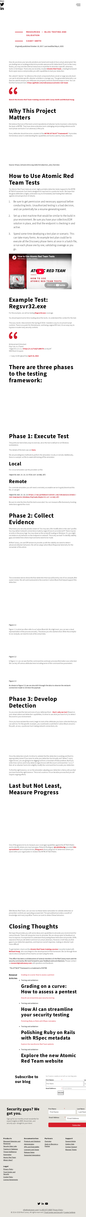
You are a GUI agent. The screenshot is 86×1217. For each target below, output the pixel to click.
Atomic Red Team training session (44, 949)
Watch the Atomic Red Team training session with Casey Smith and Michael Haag (41, 99)
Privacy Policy (8, 1169)
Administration (29, 1144)
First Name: (54, 1080)
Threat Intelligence (10, 1152)
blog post (39, 849)
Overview (48, 1141)
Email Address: (54, 1088)
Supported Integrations (32, 1155)
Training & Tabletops (10, 1149)
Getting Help (69, 1144)
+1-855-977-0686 (46, 1210)
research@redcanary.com (21, 963)
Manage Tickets (71, 1150)
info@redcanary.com (31, 1210)
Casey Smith (33, 41)
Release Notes (29, 1152)
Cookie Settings (69, 1212)
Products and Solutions (32, 1141)
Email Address (57, 1117)
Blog (47, 32)
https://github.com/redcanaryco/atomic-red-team (47, 83)
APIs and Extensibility (31, 1147)
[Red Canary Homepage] (15, 5)
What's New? (8, 1160)
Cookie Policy (8, 1177)
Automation (7, 1154)
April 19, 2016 (33, 356)
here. (34, 450)
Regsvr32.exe (40, 313)
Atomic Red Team (54, 69)
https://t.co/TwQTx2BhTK (33, 349)
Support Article (70, 1141)
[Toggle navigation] (78, 5)
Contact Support (71, 1147)
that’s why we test (59, 712)
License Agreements (10, 1180)
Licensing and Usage (31, 1150)
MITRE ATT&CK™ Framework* (56, 133)
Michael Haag (14, 951)
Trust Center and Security (53, 1212)
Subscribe (60, 1093)
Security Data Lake (10, 1146)
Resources (33, 32)
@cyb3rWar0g (59, 847)
